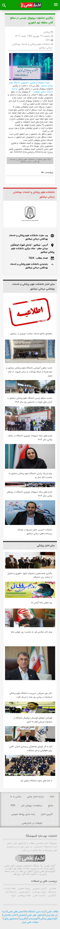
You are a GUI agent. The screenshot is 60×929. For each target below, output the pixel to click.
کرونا (13, 895)
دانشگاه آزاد (10, 892)
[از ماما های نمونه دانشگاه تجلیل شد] (30, 775)
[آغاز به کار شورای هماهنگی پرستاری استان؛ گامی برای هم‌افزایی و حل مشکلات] (30, 741)
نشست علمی (39, 895)
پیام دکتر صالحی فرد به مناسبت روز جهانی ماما (31, 632)
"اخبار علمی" (50, 866)
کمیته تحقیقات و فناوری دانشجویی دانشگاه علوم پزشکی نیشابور (31, 84)
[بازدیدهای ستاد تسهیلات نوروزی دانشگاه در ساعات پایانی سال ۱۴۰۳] (30, 430)
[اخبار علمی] (30, 5)
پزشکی (47, 32)
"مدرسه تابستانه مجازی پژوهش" (32, 90)
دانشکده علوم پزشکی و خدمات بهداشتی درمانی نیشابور (32, 46)
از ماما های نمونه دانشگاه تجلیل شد (36, 780)
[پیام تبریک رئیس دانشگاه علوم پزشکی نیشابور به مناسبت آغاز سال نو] (30, 468)
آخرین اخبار (47, 814)
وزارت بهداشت (39, 892)
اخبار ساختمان (9, 915)
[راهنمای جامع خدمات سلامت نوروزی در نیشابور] (30, 328)
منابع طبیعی (24, 892)
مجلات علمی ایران (30, 922)
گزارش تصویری (39, 888)
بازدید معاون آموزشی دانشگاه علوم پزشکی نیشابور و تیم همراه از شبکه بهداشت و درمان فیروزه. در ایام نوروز (29, 371)
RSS (13, 805)
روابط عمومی (23, 888)
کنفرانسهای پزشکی (48, 918)
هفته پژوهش (23, 895)
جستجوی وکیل (10, 918)
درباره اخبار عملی (35, 797)
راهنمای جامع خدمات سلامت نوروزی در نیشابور (31, 333)
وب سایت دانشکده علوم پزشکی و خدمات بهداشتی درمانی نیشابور (28, 237)
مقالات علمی (52, 911)
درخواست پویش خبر (31, 805)
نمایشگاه (52, 892)
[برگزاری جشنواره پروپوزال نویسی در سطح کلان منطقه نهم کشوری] (30, 67)
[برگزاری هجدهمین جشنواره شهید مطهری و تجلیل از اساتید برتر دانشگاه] (30, 568)
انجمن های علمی (15, 911)
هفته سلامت (10, 888)
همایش (52, 888)
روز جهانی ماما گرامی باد (41, 602)
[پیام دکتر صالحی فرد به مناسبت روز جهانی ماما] (30, 626)
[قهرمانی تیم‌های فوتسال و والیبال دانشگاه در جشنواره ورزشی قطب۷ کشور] (30, 712)
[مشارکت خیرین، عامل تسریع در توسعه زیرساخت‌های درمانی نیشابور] (30, 524)
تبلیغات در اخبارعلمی (32, 823)
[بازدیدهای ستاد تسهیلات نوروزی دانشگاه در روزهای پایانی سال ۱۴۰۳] (30, 486)
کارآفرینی (51, 895)
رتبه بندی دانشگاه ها (35, 911)
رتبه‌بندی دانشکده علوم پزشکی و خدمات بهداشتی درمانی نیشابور (29, 265)
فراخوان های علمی (35, 915)
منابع (50, 805)
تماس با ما (15, 797)
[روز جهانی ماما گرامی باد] (30, 597)
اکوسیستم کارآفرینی (28, 918)
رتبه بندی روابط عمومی (23, 814)
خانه (52, 797)
